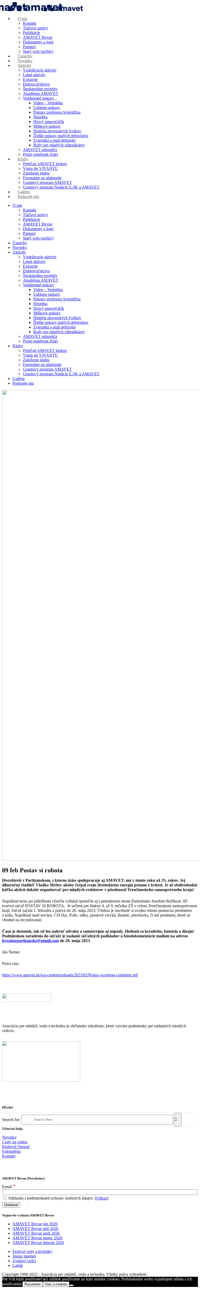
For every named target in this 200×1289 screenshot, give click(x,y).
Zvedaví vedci (24, 1261)
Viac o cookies (56, 1284)
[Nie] (71, 1285)
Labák (17, 1265)
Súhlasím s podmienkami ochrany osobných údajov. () (57, 1198)
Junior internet (24, 1256)
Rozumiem (32, 1284)
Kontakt (8, 1156)
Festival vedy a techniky (32, 1251)
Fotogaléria (11, 1151)
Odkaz (101, 1198)
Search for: (11, 1119)
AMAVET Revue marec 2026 (37, 1238)
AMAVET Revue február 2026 (38, 1242)
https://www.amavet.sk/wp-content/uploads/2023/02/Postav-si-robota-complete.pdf (70, 975)
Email (8, 1186)
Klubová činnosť (16, 1146)
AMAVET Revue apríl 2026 (36, 1233)
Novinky (9, 1137)
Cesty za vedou (14, 1142)
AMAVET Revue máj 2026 (35, 1228)
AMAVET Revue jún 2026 (35, 1224)
